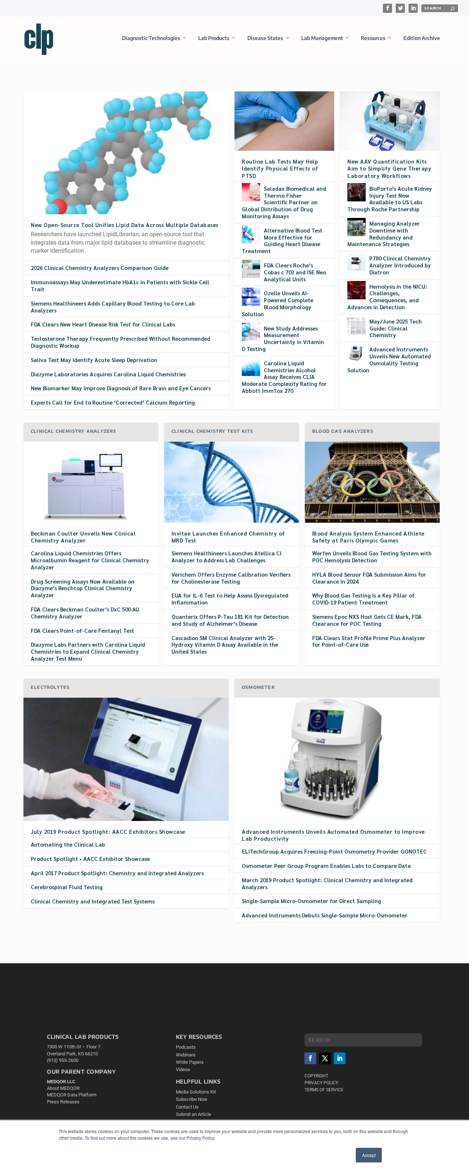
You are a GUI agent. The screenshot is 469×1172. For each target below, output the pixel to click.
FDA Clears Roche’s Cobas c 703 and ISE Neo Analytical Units (295, 272)
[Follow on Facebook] (310, 1058)
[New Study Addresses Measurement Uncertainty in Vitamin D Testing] (251, 332)
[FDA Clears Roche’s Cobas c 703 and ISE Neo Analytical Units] (251, 269)
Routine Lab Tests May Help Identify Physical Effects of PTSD (280, 168)
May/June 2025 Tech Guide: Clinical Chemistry (395, 328)
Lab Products (213, 38)
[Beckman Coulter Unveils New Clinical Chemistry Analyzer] (90, 482)
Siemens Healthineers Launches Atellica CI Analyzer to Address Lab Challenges (226, 556)
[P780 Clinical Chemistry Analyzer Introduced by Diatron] (356, 262)
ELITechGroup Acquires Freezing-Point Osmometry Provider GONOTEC (334, 851)
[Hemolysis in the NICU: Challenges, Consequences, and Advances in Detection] (356, 290)
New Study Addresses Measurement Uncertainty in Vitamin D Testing (283, 338)
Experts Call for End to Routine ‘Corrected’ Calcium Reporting (113, 402)
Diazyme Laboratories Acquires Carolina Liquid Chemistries (108, 373)
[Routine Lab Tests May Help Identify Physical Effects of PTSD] (284, 121)
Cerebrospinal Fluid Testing (67, 886)
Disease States (265, 38)
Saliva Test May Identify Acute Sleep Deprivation (94, 359)
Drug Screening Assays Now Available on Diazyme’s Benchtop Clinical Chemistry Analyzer (82, 588)
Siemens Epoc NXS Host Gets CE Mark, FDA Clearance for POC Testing (367, 620)
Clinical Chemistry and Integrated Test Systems (93, 901)
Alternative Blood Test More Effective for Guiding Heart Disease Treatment (282, 240)
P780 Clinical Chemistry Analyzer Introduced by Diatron (400, 265)
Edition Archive (421, 38)
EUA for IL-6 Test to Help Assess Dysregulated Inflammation (229, 599)
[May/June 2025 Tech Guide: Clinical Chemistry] (356, 325)
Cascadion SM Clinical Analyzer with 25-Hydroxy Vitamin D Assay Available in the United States (224, 644)
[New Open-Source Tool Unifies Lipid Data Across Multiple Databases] (126, 152)
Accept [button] (369, 1155)
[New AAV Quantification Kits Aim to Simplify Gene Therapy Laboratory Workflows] (390, 121)
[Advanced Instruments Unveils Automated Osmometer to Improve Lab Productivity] (337, 759)
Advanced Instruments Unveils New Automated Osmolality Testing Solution (389, 359)
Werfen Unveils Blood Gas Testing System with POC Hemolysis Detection (372, 556)
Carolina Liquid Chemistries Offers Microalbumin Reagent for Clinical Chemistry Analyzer (90, 560)
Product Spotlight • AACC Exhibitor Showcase (90, 858)
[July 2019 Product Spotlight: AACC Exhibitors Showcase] (126, 759)
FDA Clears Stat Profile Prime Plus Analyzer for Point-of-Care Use (368, 641)
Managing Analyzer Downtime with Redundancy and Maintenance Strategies (383, 233)
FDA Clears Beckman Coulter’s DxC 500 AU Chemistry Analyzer (85, 613)
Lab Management (322, 38)
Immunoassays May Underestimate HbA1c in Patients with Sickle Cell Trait (120, 285)
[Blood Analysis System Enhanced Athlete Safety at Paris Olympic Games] (372, 482)
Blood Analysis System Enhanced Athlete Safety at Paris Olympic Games (368, 537)
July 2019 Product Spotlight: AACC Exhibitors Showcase (108, 831)
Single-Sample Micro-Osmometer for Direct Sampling (311, 900)
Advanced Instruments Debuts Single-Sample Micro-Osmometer (324, 915)
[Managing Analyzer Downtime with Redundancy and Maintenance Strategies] (356, 227)
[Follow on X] (325, 1058)
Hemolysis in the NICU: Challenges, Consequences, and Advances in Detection (387, 296)
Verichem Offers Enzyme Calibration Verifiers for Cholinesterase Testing (231, 578)
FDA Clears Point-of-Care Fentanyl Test (82, 630)
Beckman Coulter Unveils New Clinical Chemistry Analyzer (83, 537)
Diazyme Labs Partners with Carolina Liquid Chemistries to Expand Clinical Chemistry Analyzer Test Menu (88, 651)
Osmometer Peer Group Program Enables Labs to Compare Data (326, 865)
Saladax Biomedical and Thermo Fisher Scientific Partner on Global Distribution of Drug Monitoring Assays (284, 202)
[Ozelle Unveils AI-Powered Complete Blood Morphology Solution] (251, 297)
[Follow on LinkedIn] (340, 1058)
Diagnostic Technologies (151, 38)
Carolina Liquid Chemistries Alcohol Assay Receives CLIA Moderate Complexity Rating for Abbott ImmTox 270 (284, 376)
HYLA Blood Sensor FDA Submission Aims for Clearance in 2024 (369, 578)
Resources (373, 38)
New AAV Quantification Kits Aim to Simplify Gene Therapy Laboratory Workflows (389, 168)
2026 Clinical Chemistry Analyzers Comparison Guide (100, 267)
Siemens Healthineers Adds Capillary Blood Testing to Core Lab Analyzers (113, 307)
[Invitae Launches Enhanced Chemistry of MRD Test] (231, 482)
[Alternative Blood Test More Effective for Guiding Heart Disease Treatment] (251, 234)
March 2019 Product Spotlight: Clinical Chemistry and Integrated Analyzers (327, 883)
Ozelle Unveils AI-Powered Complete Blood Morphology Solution (277, 303)
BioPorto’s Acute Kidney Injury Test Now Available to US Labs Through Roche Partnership (389, 198)
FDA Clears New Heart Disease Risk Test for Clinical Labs (103, 324)
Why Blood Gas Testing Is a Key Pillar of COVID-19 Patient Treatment (363, 599)
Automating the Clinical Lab (68, 844)
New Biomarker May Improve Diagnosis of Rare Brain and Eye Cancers (121, 387)
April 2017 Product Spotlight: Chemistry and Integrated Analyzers (117, 872)
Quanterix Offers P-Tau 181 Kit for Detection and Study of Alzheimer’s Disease (230, 620)
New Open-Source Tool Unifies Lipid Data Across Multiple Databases (124, 224)
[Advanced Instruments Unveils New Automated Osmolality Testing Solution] (356, 353)
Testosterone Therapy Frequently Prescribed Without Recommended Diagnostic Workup (120, 342)
